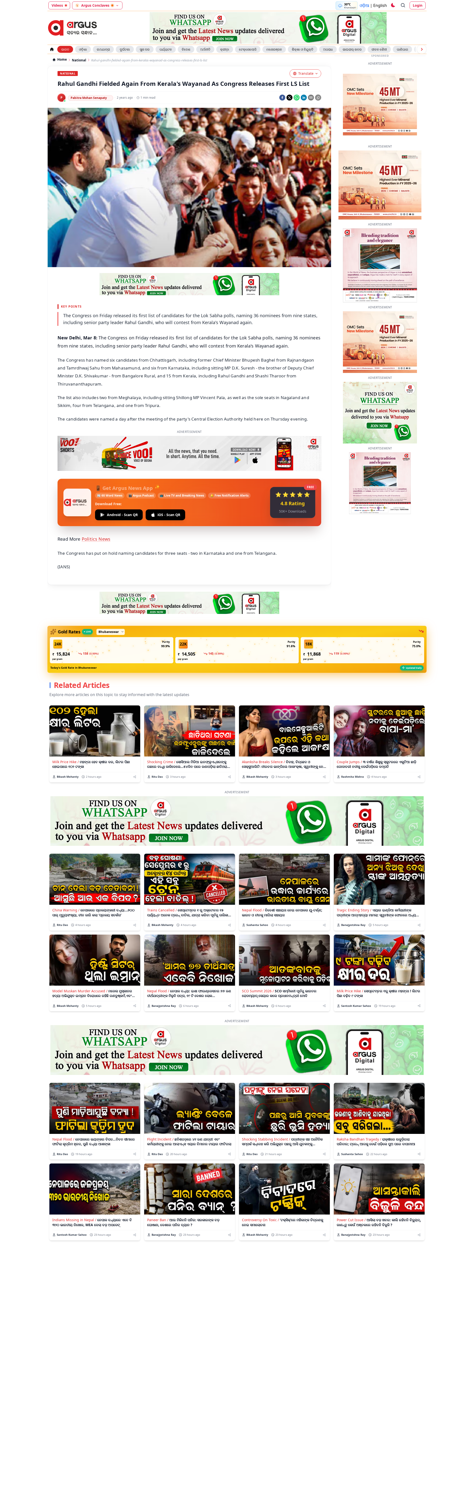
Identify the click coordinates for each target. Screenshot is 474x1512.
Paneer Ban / (157, 1204)
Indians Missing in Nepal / (74, 1204)
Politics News (96, 524)
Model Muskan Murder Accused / (79, 975)
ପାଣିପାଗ (402, 49)
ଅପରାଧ (328, 49)
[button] (111, 635)
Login (417, 5)
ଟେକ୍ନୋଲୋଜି (248, 49)
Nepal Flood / (253, 894)
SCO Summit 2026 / (258, 975)
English (380, 5)
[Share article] (134, 761)
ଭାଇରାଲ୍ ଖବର (352, 49)
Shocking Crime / (161, 746)
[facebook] (282, 97)
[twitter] (289, 97)
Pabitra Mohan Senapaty (89, 98)
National (79, 60)
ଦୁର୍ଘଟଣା (125, 49)
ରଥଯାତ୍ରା (103, 49)
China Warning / (65, 894)
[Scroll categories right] (421, 49)
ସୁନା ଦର (145, 49)
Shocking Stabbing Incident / (266, 1124)
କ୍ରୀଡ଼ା (224, 49)
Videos (57, 5)
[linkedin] (304, 97)
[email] (311, 97)
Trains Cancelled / (162, 894)
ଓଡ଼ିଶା (83, 49)
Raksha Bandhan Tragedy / (359, 1124)
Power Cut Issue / (351, 1204)
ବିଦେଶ (186, 49)
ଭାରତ (65, 49)
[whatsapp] (297, 97)
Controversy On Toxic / (260, 1204)
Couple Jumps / (349, 746)
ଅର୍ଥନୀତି (205, 49)
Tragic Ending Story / (354, 894)
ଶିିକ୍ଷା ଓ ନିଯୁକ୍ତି (302, 49)
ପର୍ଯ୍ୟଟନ (165, 49)
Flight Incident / (160, 1124)
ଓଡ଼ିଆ (364, 5)
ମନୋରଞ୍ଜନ (274, 49)
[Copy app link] (318, 97)
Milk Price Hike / (65, 746)
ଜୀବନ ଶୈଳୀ (379, 49)
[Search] (403, 5)
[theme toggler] (393, 5)
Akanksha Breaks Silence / (263, 746)
